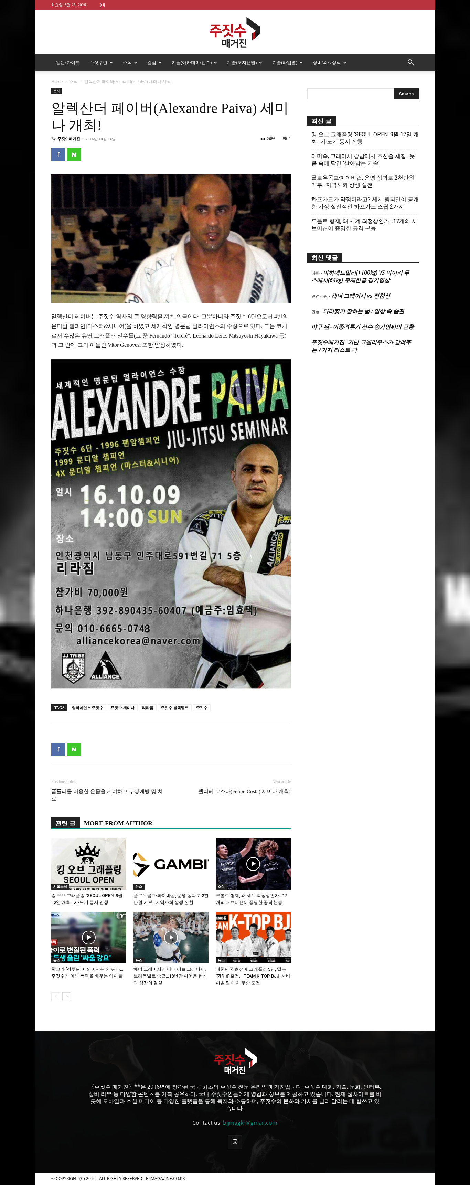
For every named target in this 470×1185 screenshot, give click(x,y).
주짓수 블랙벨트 (175, 708)
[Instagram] (102, 4)
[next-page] (66, 996)
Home (57, 81)
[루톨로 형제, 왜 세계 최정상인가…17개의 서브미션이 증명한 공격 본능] (253, 864)
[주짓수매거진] (235, 32)
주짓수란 (98, 62)
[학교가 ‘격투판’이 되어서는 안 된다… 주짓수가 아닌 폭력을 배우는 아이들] (88, 937)
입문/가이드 (68, 62)
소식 (127, 62)
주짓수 (201, 708)
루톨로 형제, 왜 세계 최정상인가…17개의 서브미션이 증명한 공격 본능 (364, 225)
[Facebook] (58, 154)
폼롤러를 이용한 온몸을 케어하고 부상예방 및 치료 (107, 795)
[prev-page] (55, 996)
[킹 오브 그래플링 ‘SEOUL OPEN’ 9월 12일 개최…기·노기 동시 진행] (88, 864)
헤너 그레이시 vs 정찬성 (360, 295)
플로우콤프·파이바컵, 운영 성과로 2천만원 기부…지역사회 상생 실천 (362, 181)
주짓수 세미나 (123, 708)
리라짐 (147, 708)
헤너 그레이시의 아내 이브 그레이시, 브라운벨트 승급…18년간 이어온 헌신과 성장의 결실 (170, 976)
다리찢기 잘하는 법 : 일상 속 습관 (363, 311)
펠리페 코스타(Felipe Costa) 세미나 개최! (244, 791)
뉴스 (139, 886)
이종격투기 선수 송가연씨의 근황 (373, 326)
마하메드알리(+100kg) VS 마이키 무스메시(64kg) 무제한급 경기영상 (360, 276)
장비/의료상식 (327, 62)
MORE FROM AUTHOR (118, 823)
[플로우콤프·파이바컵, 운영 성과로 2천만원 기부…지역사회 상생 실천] (171, 864)
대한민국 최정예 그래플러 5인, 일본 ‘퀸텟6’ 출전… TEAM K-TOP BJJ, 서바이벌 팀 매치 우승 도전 (253, 976)
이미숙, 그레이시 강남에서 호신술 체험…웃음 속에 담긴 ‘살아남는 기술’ (363, 160)
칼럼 (151, 62)
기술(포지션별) (242, 62)
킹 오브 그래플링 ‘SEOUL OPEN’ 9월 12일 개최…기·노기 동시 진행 (365, 138)
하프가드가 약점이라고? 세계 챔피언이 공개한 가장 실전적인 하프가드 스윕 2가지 (365, 203)
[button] (410, 63)
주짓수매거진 (68, 139)
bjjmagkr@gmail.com (250, 1123)
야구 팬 (320, 326)
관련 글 (65, 823)
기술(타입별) (284, 62)
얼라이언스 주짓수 (87, 708)
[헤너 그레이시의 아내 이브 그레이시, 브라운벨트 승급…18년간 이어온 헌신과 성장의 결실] (171, 937)
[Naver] (74, 154)
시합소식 (60, 886)
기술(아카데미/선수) (192, 62)
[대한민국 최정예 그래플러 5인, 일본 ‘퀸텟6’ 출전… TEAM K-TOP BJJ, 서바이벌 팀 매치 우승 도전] (253, 937)
